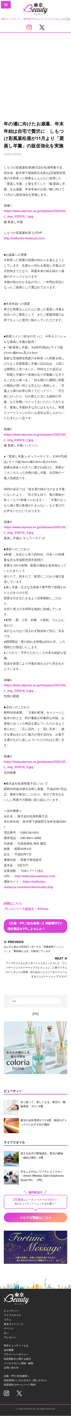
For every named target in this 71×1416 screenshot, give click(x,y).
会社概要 (9, 1350)
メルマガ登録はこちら (36, 1217)
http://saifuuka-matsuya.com (24, 238)
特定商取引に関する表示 (17, 1359)
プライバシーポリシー (16, 1354)
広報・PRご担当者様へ (16, 1376)
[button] (6, 5)
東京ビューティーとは (16, 1345)
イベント (9, 1328)
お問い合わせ (11, 1367)
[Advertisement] (35, 70)
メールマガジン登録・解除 (18, 1363)
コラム (7, 1319)
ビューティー (11, 1310)
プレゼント (10, 1337)
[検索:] (35, 1001)
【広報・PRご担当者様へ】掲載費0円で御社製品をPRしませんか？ (35, 926)
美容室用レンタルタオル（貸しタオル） (26, 1380)
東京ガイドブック (13, 1324)
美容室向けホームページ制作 (20, 1384)
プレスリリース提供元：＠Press (26, 909)
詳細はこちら (13, 903)
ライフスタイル (12, 1315)
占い (6, 1333)
